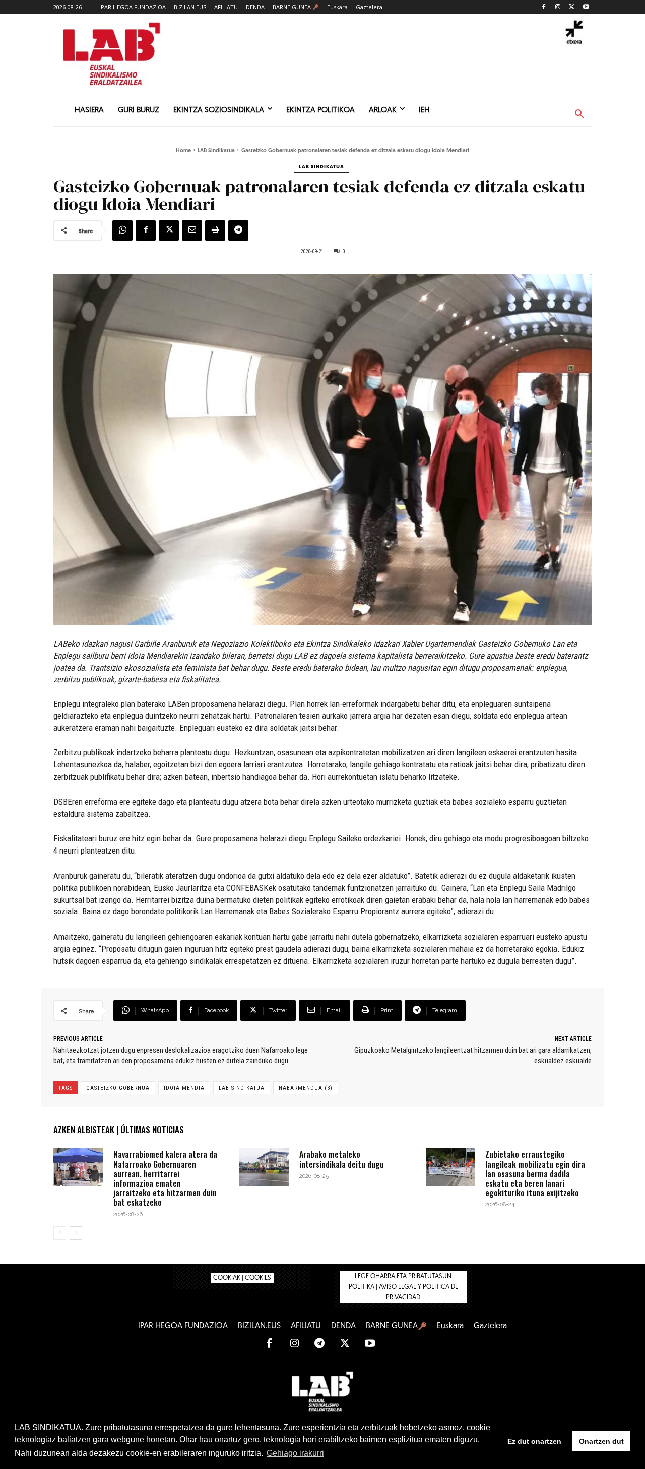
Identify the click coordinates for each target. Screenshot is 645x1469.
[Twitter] (571, 7)
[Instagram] (558, 7)
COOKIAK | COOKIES (242, 1278)
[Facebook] (544, 7)
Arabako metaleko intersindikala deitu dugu (341, 1159)
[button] (579, 114)
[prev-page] (59, 1233)
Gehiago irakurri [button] (295, 1453)
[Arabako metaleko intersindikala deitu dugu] (264, 1167)
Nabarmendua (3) (306, 1088)
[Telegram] (238, 230)
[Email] (192, 230)
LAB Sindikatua (216, 151)
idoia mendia (184, 1088)
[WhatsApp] (122, 230)
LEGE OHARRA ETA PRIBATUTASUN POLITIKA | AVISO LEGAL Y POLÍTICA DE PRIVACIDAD (403, 1287)
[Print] (215, 230)
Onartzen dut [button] (601, 1441)
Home (183, 151)
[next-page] (76, 1233)
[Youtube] (586, 7)
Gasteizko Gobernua (118, 1088)
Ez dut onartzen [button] (534, 1441)
